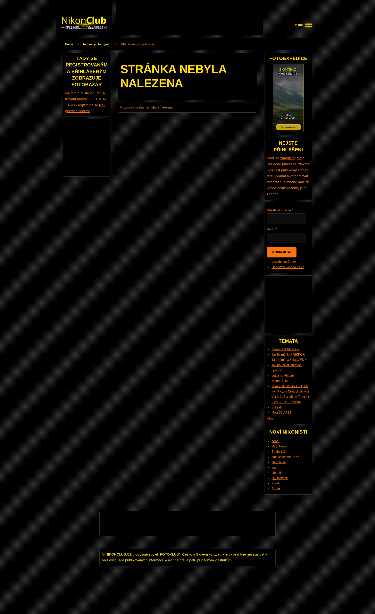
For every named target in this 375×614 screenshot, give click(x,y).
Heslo (270, 229)
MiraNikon (278, 446)
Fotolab (276, 407)
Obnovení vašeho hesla (287, 267)
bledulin (277, 472)
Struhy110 (278, 451)
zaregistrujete (290, 158)
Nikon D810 (279, 381)
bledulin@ (278, 462)
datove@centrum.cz (285, 457)
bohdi (275, 441)
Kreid (275, 483)
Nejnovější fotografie (97, 44)
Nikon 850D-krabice (285, 349)
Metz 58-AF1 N (281, 412)
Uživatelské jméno (279, 210)
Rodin (275, 488)
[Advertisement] (189, 11)
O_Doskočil (279, 478)
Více (270, 418)
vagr (274, 467)
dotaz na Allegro (282, 375)
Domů (69, 44)
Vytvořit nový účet (283, 262)
